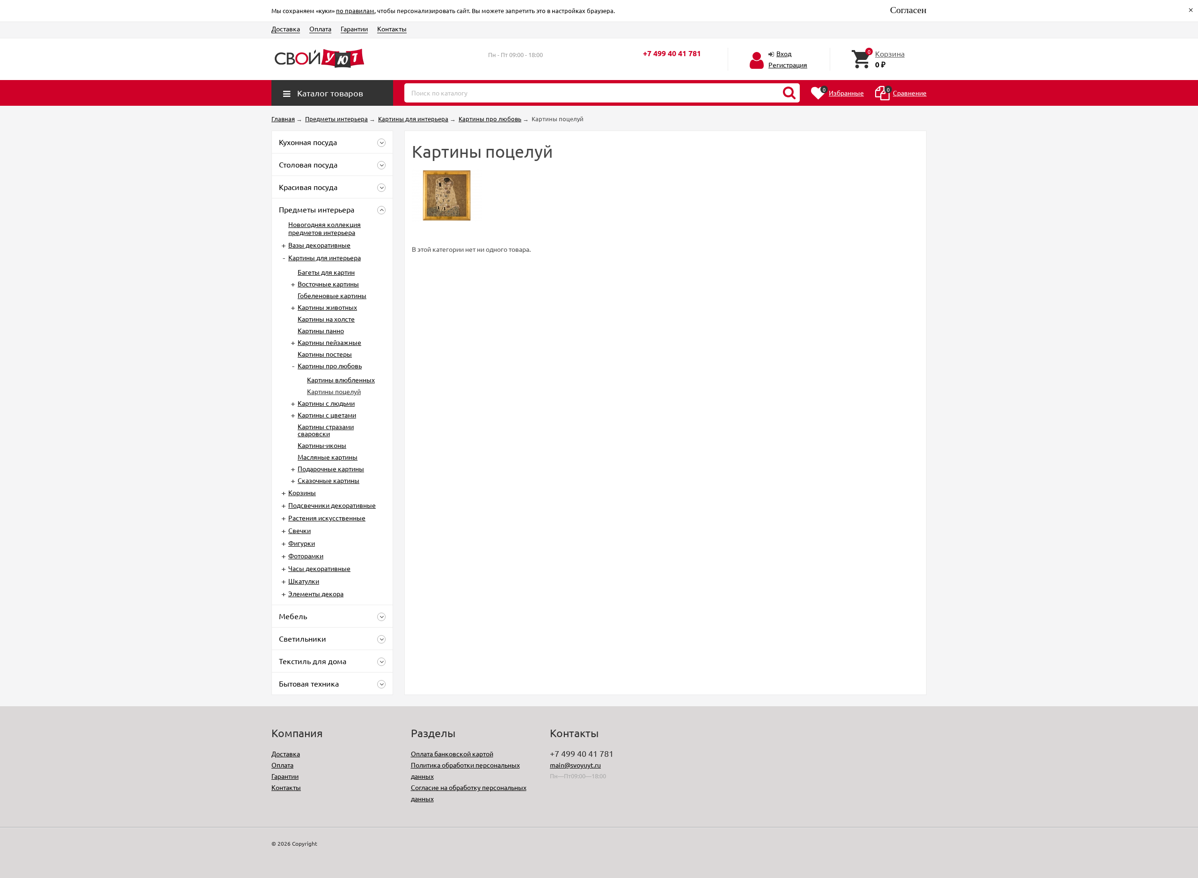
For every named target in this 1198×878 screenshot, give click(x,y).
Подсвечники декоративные (332, 505)
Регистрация (787, 64)
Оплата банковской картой (452, 753)
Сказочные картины (328, 480)
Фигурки (301, 543)
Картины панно (321, 330)
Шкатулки (303, 581)
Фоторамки (305, 555)
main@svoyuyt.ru (575, 765)
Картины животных (327, 307)
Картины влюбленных (341, 379)
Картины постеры (325, 354)
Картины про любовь (330, 365)
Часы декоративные (319, 568)
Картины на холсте (326, 319)
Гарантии (354, 28)
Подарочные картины (331, 468)
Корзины (302, 492)
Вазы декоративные (319, 245)
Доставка (285, 28)
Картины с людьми (326, 403)
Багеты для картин (326, 272)
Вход (783, 53)
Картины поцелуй (334, 391)
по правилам (355, 11)
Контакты (392, 28)
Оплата (320, 28)
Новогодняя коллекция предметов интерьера (324, 228)
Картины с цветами (327, 414)
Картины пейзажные (329, 342)
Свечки (299, 530)
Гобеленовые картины (332, 295)
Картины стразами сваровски (326, 430)
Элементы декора (315, 593)
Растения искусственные (326, 517)
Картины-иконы (322, 445)
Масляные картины (328, 457)
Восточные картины (328, 283)
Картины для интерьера (324, 257)
